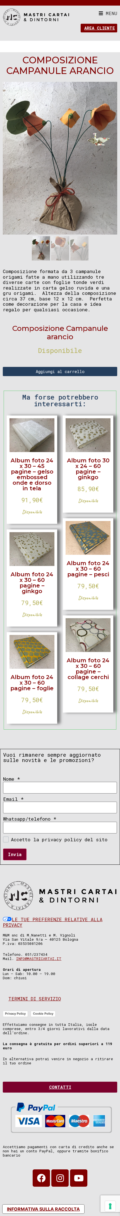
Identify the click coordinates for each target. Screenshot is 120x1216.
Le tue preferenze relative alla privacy (52, 922)
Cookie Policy (43, 1014)
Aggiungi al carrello (60, 371)
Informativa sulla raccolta (43, 1209)
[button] (108, 13)
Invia (15, 854)
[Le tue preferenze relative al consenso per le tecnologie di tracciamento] (110, 1206)
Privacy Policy (15, 1014)
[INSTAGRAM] (60, 1178)
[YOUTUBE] (78, 1178)
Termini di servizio (34, 998)
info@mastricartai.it (38, 958)
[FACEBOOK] (41, 1178)
